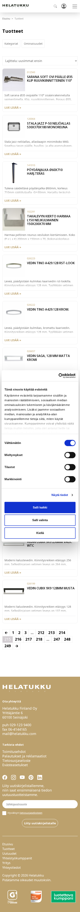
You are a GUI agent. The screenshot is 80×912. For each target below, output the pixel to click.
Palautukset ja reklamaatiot (24, 756)
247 (57, 639)
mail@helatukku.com (19, 733)
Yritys (6, 863)
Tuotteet (8, 849)
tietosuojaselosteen (31, 813)
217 (28, 639)
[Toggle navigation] (75, 6)
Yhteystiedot (11, 867)
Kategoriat (11, 43)
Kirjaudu (63, 6)
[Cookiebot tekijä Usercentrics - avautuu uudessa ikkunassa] (59, 375)
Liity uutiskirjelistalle (40, 823)
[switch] (70, 455)
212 (41, 632)
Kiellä (40, 533)
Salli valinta (40, 520)
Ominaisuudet (33, 43)
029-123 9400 (20, 725)
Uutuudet (9, 853)
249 (7, 645)
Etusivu (6, 18)
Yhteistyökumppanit (17, 858)
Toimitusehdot (14, 751)
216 (18, 639)
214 (62, 632)
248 (67, 639)
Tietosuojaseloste (16, 760)
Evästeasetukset (15, 764)
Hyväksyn (24, 813)
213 (51, 632)
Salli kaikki (40, 507)
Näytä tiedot (59, 495)
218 (39, 639)
